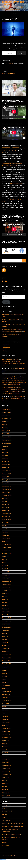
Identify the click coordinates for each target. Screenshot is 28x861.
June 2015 (5, 746)
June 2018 (5, 636)
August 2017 (5, 667)
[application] (14, 112)
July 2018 (4, 633)
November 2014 (6, 768)
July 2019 (4, 596)
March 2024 (5, 461)
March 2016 (5, 719)
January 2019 (5, 615)
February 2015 (6, 759)
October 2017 (6, 661)
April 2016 (5, 716)
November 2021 (6, 516)
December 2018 (6, 618)
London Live (15, 147)
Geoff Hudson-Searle (15, 200)
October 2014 (6, 771)
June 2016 (5, 710)
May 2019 (4, 602)
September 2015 (6, 737)
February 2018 (6, 648)
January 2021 (5, 541)
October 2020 (6, 550)
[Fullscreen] (24, 117)
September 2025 (6, 418)
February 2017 (6, 685)
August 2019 (5, 593)
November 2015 (6, 731)
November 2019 (6, 584)
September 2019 (6, 590)
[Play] (4, 117)
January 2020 (5, 578)
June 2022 (5, 498)
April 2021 (5, 532)
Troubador (6, 345)
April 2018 (5, 642)
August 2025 (5, 421)
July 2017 (4, 670)
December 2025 (6, 409)
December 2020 (6, 544)
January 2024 (5, 467)
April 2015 (5, 753)
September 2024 (6, 443)
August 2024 (5, 446)
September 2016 (6, 700)
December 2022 (6, 486)
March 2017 (5, 682)
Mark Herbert (5, 202)
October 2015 (6, 734)
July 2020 (4, 559)
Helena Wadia (6, 147)
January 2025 (5, 434)
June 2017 (5, 673)
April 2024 (5, 458)
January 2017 (5, 688)
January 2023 (5, 483)
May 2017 (4, 676)
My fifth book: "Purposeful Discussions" (12, 823)
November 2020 (6, 547)
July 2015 (4, 743)
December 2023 (6, 470)
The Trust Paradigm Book (11, 151)
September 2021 (6, 520)
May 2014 (4, 786)
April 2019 (5, 605)
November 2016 (6, 694)
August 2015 (5, 740)
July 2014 (4, 780)
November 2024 (6, 440)
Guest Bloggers (6, 820)
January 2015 (5, 762)
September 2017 (6, 664)
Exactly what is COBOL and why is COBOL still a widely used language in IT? (13, 398)
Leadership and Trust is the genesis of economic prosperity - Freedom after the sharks (13, 376)
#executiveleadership (16, 183)
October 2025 (6, 415)
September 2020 (6, 553)
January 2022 (5, 510)
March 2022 (5, 504)
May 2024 (5, 455)
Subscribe (21, 53)
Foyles (4, 351)
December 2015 (6, 728)
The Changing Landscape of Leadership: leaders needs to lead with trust (13, 370)
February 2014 (6, 796)
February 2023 (6, 480)
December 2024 (6, 437)
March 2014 (5, 792)
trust (23, 149)
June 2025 (5, 427)
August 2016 (5, 704)
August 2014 (5, 777)
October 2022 (6, 492)
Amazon (5, 349)
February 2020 (6, 575)
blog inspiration (6, 805)
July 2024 (4, 449)
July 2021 (4, 526)
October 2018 (6, 624)
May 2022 (5, 501)
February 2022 (6, 507)
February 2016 (6, 722)
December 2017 (6, 654)
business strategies (7, 811)
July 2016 (4, 707)
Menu (14, 13)
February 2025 (6, 431)
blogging (4, 808)
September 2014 (6, 774)
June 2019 (5, 599)
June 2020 (5, 562)
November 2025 (6, 412)
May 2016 (4, 713)
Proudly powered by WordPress (9, 855)
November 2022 (6, 489)
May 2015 (4, 750)
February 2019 (6, 611)
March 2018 (5, 645)
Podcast (4, 842)
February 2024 (6, 464)
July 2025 (4, 424)
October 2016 (6, 697)
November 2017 (6, 657)
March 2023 (5, 477)
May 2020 (5, 566)
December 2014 (6, 765)
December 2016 (6, 691)
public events (5, 845)
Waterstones (6, 347)
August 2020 (5, 556)
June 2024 (5, 452)
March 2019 (5, 608)
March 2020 (5, 572)
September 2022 (6, 495)
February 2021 (6, 538)
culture (4, 152)
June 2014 (5, 783)
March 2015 (5, 756)
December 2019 (6, 581)
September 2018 (6, 627)
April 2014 (5, 789)
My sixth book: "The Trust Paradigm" (12, 834)
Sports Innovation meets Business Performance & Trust (13, 363)
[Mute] (21, 117)
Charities (4, 814)
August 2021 (5, 523)
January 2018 (5, 651)
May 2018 (4, 639)
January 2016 (5, 725)
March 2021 (5, 535)
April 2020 (5, 569)
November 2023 (6, 474)
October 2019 (6, 587)
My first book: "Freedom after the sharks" (13, 826)
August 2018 (5, 630)
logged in (11, 63)
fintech (4, 817)
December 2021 (6, 513)
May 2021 (4, 529)
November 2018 (6, 621)
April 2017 (5, 679)
